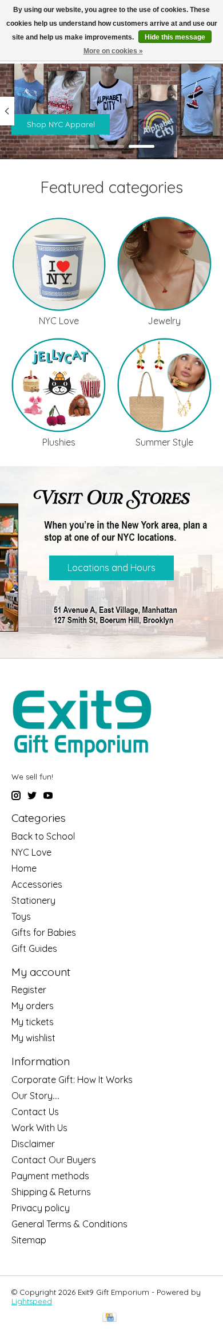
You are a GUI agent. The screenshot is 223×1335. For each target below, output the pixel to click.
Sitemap (28, 1240)
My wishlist (33, 1037)
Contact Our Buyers (53, 1159)
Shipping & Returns (51, 1192)
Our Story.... (35, 1095)
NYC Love (59, 320)
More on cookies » (113, 51)
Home (24, 868)
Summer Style (164, 442)
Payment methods (50, 1176)
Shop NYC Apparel (61, 124)
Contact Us (35, 1111)
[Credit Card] (109, 1318)
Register (28, 989)
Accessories (36, 884)
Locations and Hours (111, 567)
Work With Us (39, 1127)
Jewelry (164, 320)
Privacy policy (40, 1208)
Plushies (58, 442)
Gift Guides (34, 948)
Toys (21, 916)
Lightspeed (31, 1301)
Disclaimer (33, 1143)
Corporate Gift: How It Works (72, 1079)
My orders (32, 1005)
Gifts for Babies (43, 932)
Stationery (33, 900)
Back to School (43, 836)
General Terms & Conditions (69, 1224)
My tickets (32, 1021)
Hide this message (175, 37)
